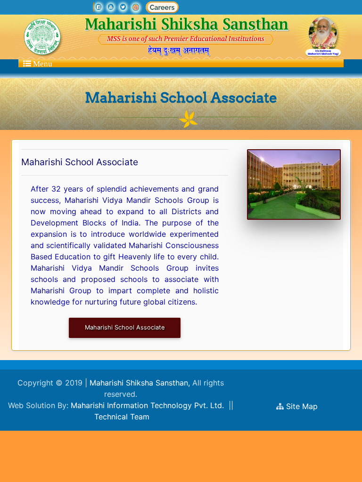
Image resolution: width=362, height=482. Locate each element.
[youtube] (111, 6)
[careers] (162, 6)
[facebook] (98, 6)
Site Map (306, 406)
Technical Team (121, 416)
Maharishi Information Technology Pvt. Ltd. (147, 405)
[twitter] (123, 6)
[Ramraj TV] (135, 6)
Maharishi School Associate (125, 327)
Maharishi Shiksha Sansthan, (138, 382)
